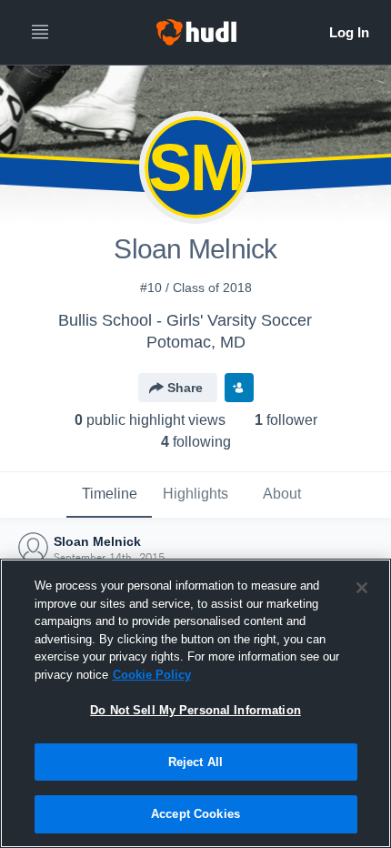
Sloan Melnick (97, 541)
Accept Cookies (195, 814)
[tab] (109, 495)
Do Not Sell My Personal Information (195, 710)
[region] (195, 703)
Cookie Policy (152, 674)
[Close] (362, 588)
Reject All (195, 762)
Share (185, 387)
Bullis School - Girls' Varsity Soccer (185, 320)
